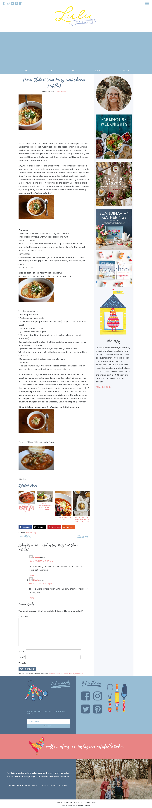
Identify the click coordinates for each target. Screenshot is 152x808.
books (98, 70)
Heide (36, 580)
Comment (24, 616)
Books (35, 785)
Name (22, 651)
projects (124, 70)
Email (22, 657)
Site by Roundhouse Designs (85, 802)
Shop (43, 785)
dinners (29, 533)
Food (25, 70)
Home (49, 70)
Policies (63, 785)
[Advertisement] (76, 51)
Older (27, 536)
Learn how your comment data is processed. (66, 674)
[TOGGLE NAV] (147, 3)
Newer (80, 536)
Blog (27, 785)
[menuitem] (4, 3)
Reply (31, 575)
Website (22, 663)
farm (73, 70)
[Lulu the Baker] (76, 17)
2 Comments (61, 91)
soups (35, 533)
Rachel (36, 557)
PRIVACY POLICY (103, 387)
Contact (52, 785)
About (20, 785)
